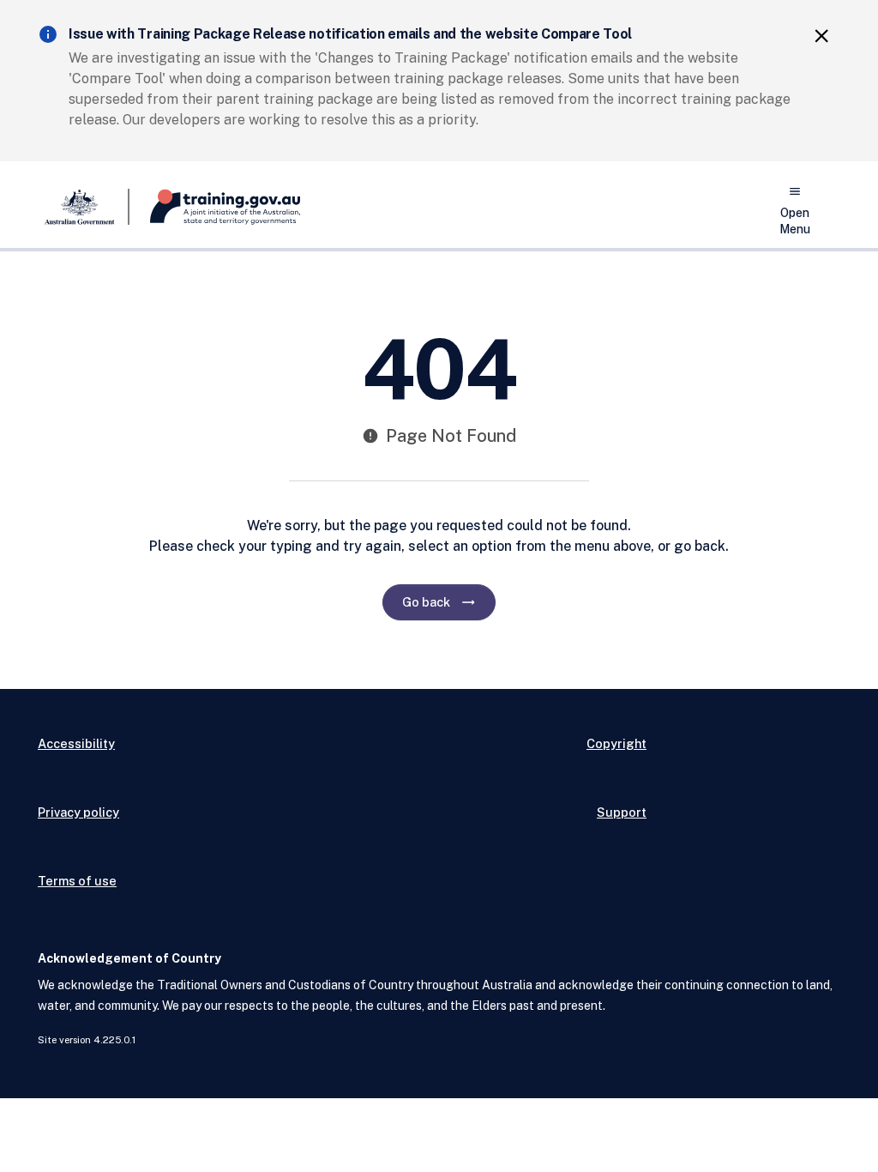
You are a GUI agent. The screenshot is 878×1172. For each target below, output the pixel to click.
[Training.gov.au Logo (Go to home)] (214, 207)
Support (621, 812)
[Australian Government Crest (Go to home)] (83, 207)
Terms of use (77, 880)
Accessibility (76, 743)
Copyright (616, 743)
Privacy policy (78, 812)
